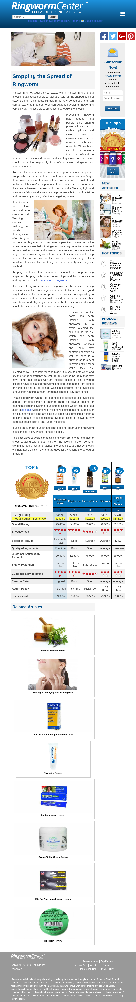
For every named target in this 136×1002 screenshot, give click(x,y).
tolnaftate (27, 409)
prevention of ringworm (53, 280)
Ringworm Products (56, 20)
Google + (122, 36)
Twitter (113, 36)
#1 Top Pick (74, 20)
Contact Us (108, 965)
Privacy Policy (107, 969)
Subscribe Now (93, 20)
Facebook (104, 36)
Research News (34, 20)
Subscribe (113, 108)
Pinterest (131, 36)
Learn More (60, 489)
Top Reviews (107, 961)
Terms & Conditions (86, 969)
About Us (94, 965)
